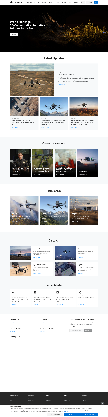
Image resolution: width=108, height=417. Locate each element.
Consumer (12, 398)
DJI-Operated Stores (32, 403)
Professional (12, 400)
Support (76, 2)
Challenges (43, 2)
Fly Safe (47, 398)
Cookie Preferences (44, 410)
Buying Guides (67, 400)
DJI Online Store (31, 398)
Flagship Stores (31, 400)
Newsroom (66, 398)
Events (69, 2)
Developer (84, 403)
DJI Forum (84, 400)
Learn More (12, 323)
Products (36, 2)
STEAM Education (67, 403)
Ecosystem (51, 2)
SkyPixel (83, 398)
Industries (29, 2)
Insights (64, 2)
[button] (54, 57)
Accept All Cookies (89, 414)
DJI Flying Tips (49, 400)
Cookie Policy (66, 411)
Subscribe (88, 330)
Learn (57, 2)
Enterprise (12, 403)
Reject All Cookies (72, 414)
